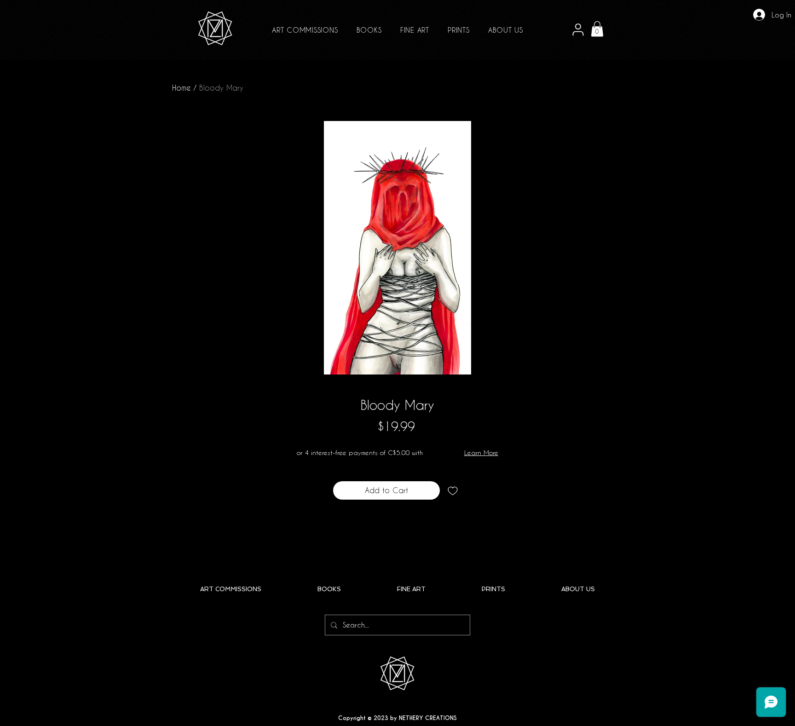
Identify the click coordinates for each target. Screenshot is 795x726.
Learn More (481, 452)
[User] (578, 30)
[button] (597, 28)
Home (181, 87)
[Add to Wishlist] (453, 490)
